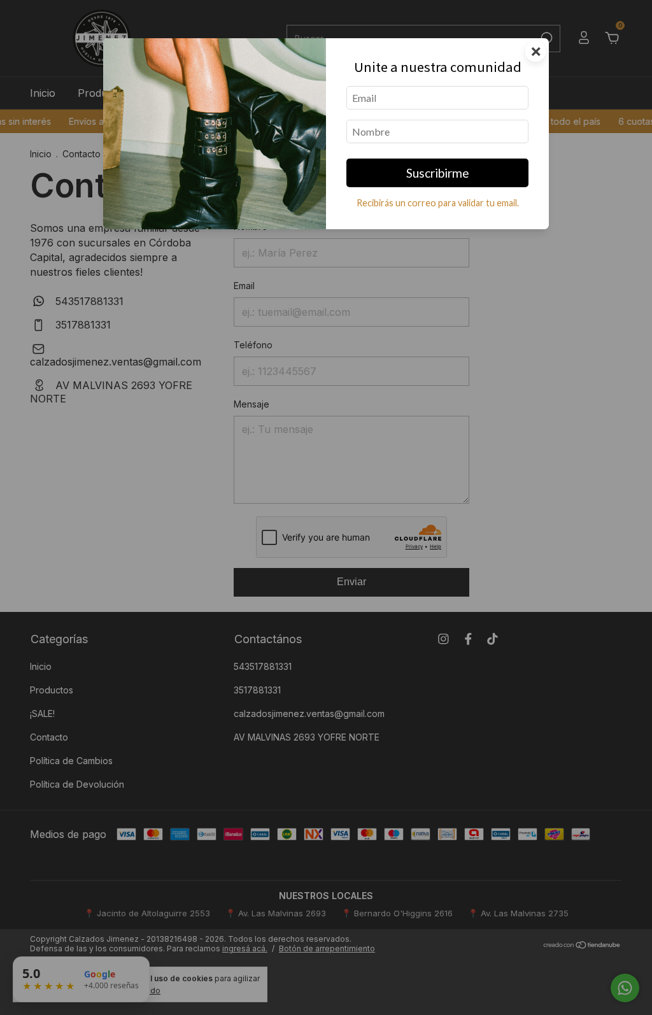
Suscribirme (437, 173)
